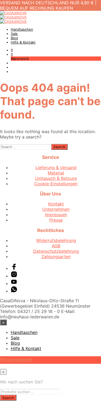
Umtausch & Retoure (56, 178)
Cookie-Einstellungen (56, 183)
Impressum (56, 214)
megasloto (11, 403)
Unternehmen (55, 209)
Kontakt (56, 203)
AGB (56, 245)
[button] (12, 50)
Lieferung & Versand (56, 167)
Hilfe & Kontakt (23, 42)
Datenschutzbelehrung (56, 251)
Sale (14, 33)
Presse (56, 220)
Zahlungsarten (56, 256)
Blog (14, 38)
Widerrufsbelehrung (56, 240)
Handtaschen (22, 29)
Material (56, 173)
